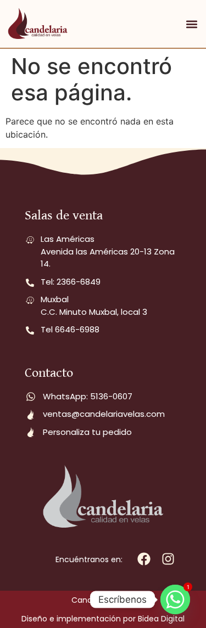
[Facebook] (144, 559)
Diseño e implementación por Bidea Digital (103, 618)
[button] (191, 24)
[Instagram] (168, 559)
